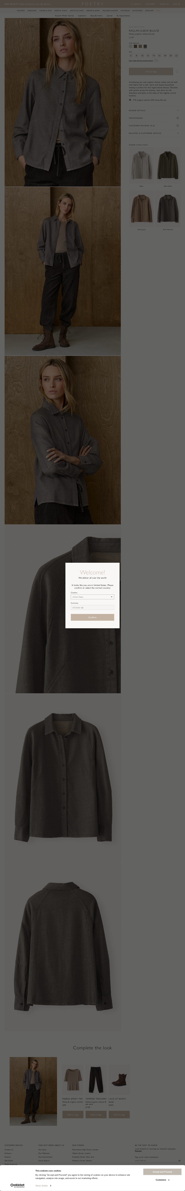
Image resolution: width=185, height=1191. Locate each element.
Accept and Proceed (162, 1172)
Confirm (92, 617)
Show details (41, 1185)
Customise (161, 1180)
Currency (74, 603)
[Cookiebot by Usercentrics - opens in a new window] (17, 1186)
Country (74, 592)
